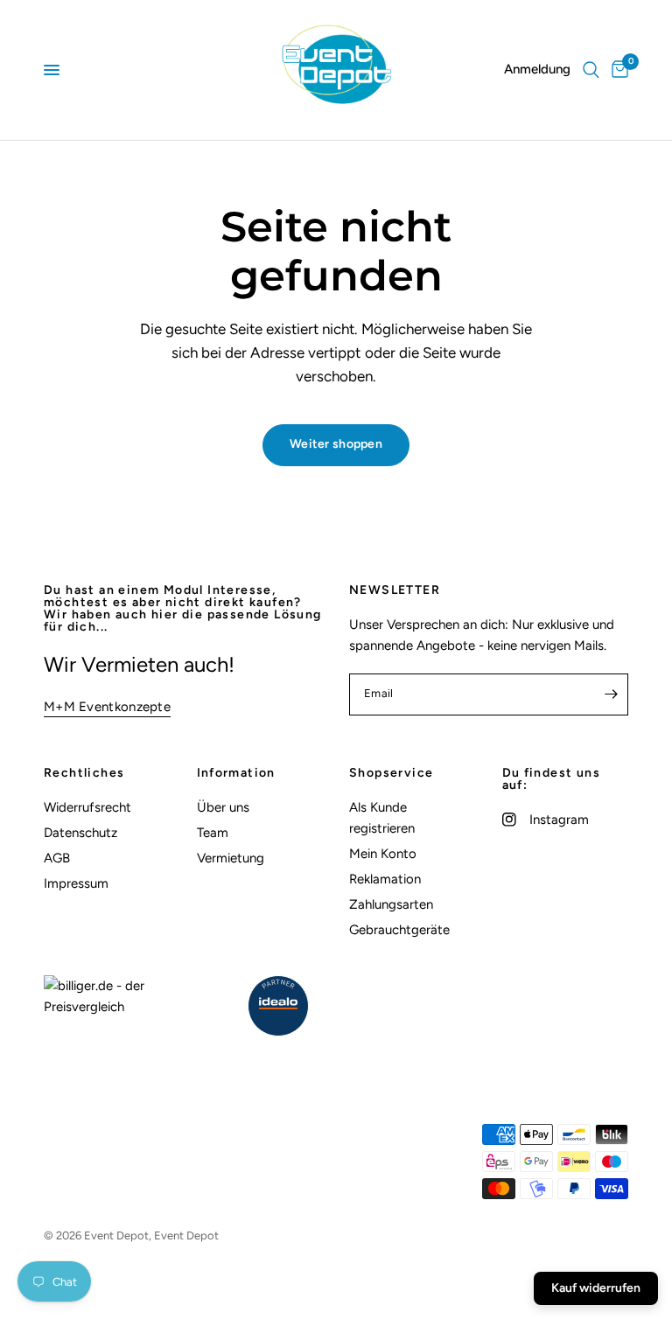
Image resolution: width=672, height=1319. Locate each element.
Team (212, 833)
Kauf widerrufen (595, 1288)
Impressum (76, 883)
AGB (57, 858)
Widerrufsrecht (87, 807)
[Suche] (591, 70)
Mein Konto (382, 854)
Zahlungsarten (391, 904)
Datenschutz (80, 833)
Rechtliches (84, 773)
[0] (617, 70)
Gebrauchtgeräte (399, 930)
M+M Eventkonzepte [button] (107, 707)
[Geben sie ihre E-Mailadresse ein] (610, 694)
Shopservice (391, 773)
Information (236, 773)
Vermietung (230, 858)
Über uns (223, 807)
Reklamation (385, 879)
